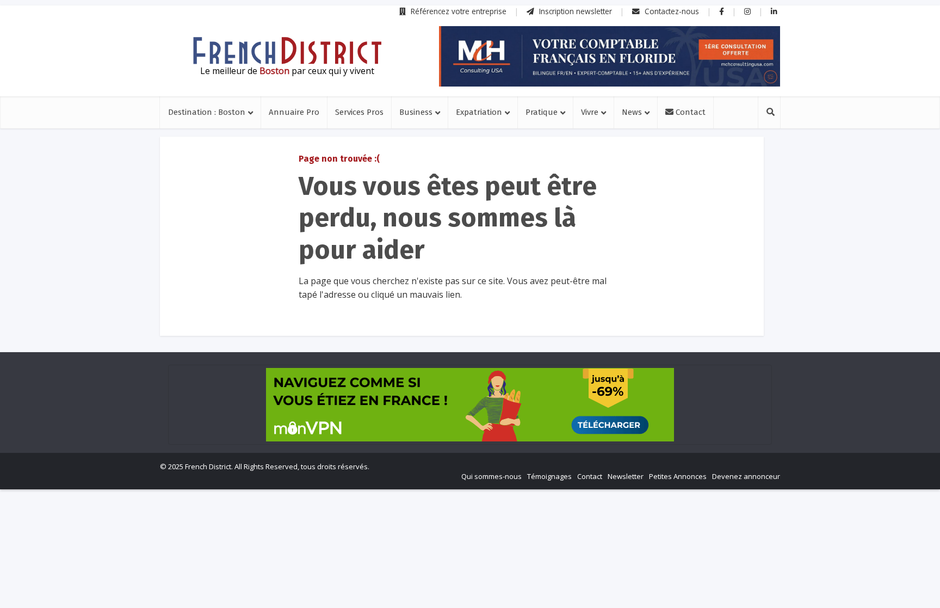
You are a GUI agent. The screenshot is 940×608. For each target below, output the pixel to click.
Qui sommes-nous (491, 476)
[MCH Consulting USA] (609, 56)
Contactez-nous (670, 11)
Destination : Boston (206, 112)
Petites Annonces (678, 476)
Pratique (541, 112)
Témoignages (549, 476)
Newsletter (626, 476)
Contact (689, 112)
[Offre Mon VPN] (470, 404)
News (632, 112)
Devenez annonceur (746, 476)
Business (415, 112)
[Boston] (287, 50)
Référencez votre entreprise (457, 11)
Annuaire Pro (294, 112)
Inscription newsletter (574, 11)
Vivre (589, 112)
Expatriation (479, 112)
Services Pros (359, 112)
